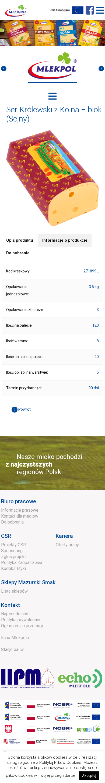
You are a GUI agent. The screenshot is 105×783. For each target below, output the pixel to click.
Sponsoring (12, 550)
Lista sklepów (14, 591)
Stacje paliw (12, 649)
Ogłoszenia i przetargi (22, 625)
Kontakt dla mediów (19, 516)
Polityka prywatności (20, 619)
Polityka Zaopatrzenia (21, 562)
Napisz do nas (14, 613)
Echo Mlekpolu (15, 637)
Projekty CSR (13, 544)
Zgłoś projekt (13, 556)
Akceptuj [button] (89, 776)
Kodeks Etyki (13, 568)
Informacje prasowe (19, 510)
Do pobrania (12, 522)
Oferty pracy (67, 544)
